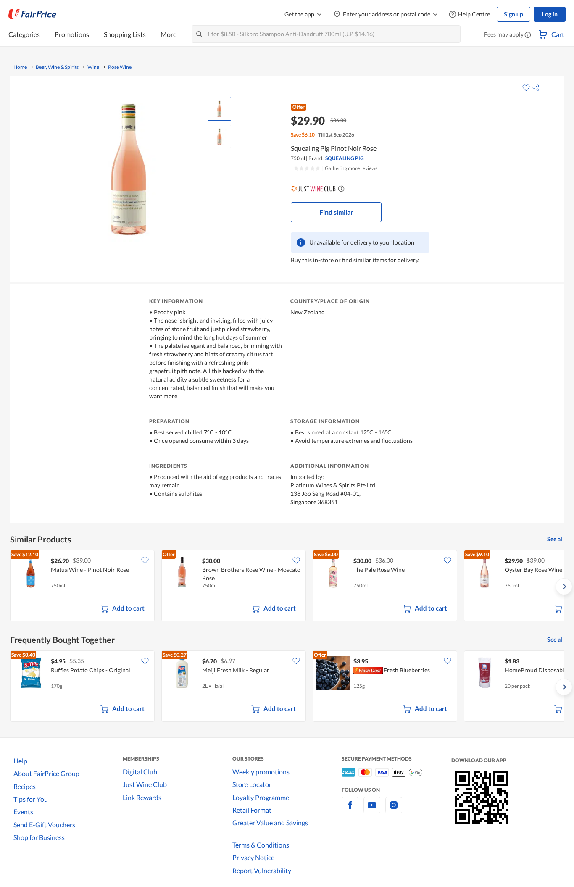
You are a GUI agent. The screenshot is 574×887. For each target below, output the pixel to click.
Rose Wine (120, 67)
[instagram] (393, 810)
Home (20, 67)
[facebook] (350, 810)
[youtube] (371, 810)
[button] (527, 35)
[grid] (287, 586)
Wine (93, 67)
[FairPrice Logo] (32, 14)
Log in (550, 14)
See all (555, 538)
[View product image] (219, 109)
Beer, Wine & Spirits (57, 67)
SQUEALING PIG (344, 158)
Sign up (513, 14)
